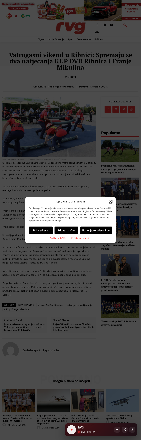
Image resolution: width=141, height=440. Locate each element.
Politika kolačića (58, 238)
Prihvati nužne (66, 230)
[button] (110, 201)
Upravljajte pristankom (96, 230)
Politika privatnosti (80, 238)
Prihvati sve (40, 230)
